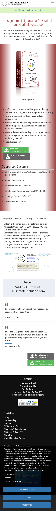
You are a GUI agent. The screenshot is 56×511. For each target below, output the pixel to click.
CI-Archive (8, 435)
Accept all (27, 505)
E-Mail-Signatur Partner (15, 438)
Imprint (8, 477)
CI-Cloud (7, 423)
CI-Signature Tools (12, 426)
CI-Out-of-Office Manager (15, 429)
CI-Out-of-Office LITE (13, 432)
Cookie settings (27, 489)
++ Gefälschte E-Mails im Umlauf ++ (28, 10)
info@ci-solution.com (30, 291)
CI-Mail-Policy (10, 420)
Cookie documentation (14, 481)
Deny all (27, 497)
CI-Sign (7, 417)
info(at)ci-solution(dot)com (31, 394)
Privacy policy (10, 474)
